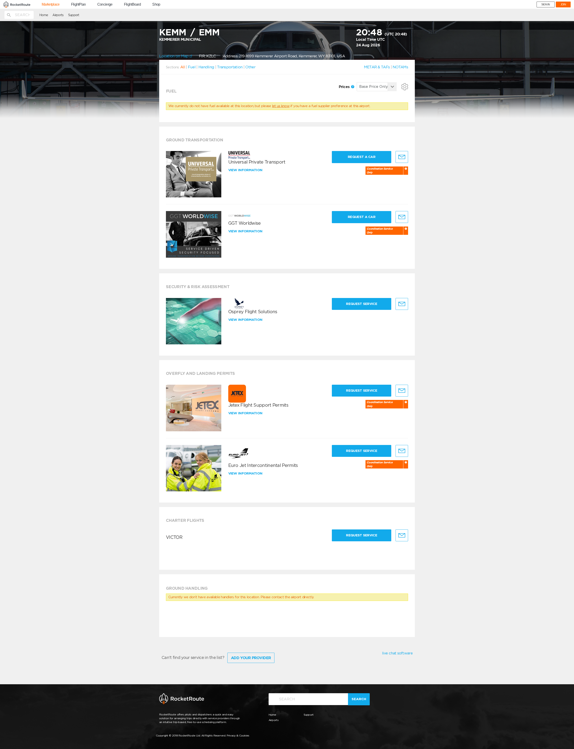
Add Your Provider (251, 658)
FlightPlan (78, 4)
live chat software (397, 653)
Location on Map (174, 56)
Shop (156, 4)
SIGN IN (545, 4)
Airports (57, 15)
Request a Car (361, 157)
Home (43, 15)
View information (245, 170)
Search (359, 699)
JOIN (563, 4)
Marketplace (50, 4)
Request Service (361, 304)
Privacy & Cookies (238, 735)
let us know (280, 106)
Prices (345, 86)
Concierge (105, 4)
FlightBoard (132, 4)
